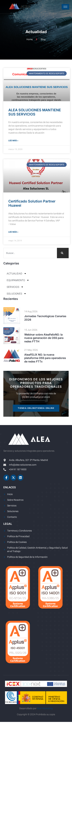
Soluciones (14, 294)
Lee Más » (13, 140)
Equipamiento (16, 280)
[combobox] (29, 253)
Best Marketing (45, 708)
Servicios (13, 287)
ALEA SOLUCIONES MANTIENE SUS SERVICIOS (34, 112)
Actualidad (14, 273)
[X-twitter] (13, 478)
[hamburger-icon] (65, 7)
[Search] (63, 253)
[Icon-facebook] (6, 478)
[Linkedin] (20, 478)
